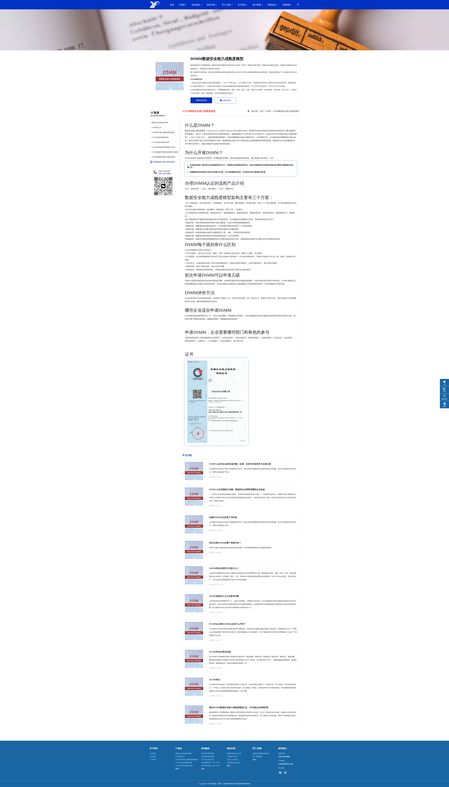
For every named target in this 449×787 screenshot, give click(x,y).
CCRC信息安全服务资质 (160, 142)
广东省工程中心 (232, 756)
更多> (177, 769)
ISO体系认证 (156, 127)
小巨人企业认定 (232, 759)
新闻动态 (272, 5)
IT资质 (182, 5)
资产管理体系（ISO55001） (211, 766)
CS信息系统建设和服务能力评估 (163, 147)
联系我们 (287, 5)
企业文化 (153, 756)
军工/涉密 (226, 5)
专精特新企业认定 (233, 762)
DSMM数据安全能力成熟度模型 (163, 162)
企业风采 (153, 759)
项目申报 (211, 5)
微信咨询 (227, 100)
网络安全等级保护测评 (160, 123)
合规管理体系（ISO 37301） (211, 762)
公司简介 (153, 753)
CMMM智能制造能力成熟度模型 (163, 157)
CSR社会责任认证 (207, 759)
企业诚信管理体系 (207, 756)
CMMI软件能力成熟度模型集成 (163, 132)
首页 (172, 5)
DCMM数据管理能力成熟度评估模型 (165, 152)
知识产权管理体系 (207, 753)
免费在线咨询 (201, 100)
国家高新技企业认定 (234, 753)
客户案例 (257, 5)
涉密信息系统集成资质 (261, 753)
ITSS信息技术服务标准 (160, 137)
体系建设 (196, 5)
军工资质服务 (257, 756)
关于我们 (241, 5)
